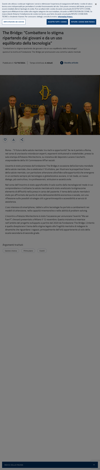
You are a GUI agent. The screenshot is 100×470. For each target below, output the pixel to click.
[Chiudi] (96, 4)
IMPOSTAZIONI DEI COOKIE (14, 21)
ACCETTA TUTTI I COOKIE (57, 21)
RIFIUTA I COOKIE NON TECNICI (83, 21)
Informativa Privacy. (65, 16)
